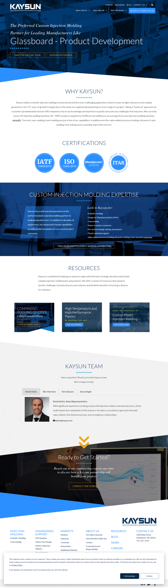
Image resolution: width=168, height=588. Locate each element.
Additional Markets (69, 550)
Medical (64, 535)
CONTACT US (139, 5)
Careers (89, 542)
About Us (92, 531)
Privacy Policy (17, 565)
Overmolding (15, 542)
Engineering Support (44, 532)
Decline (149, 576)
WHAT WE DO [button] (81, 10)
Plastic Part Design (43, 542)
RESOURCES (120, 5)
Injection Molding (17, 532)
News (115, 542)
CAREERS (109, 5)
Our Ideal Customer (94, 535)
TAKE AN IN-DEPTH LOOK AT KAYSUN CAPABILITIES (84, 246)
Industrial (65, 538)
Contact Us (144, 531)
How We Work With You (96, 538)
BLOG (129, 5)
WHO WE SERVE (117, 10)
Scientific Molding (18, 538)
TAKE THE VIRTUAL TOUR (27, 55)
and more (148, 237)
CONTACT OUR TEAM (84, 486)
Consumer (65, 542)
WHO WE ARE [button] (99, 10)
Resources (118, 531)
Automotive (66, 546)
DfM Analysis (41, 538)
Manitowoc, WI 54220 (145, 537)
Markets (67, 531)
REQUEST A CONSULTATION (142, 11)
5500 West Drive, (143, 535)
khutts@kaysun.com (63, 420)
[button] (152, 5)
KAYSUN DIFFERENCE (61, 55)
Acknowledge (129, 576)
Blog (114, 536)
